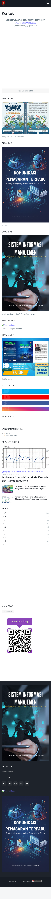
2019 (26, 537)
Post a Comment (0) (25, 91)
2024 (26, 520)
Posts (7, 433)
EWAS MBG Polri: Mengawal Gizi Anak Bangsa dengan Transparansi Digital (30, 487)
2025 (26, 516)
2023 (26, 523)
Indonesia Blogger (24, 881)
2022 (26, 527)
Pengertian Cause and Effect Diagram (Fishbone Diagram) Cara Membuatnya (31, 498)
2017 (26, 544)
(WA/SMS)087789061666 (25, 23)
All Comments (11, 436)
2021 (26, 530)
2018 (26, 541)
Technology (7, 611)
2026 (26, 513)
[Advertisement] (25, 575)
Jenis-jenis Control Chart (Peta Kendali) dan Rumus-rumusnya (25, 479)
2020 (26, 534)
